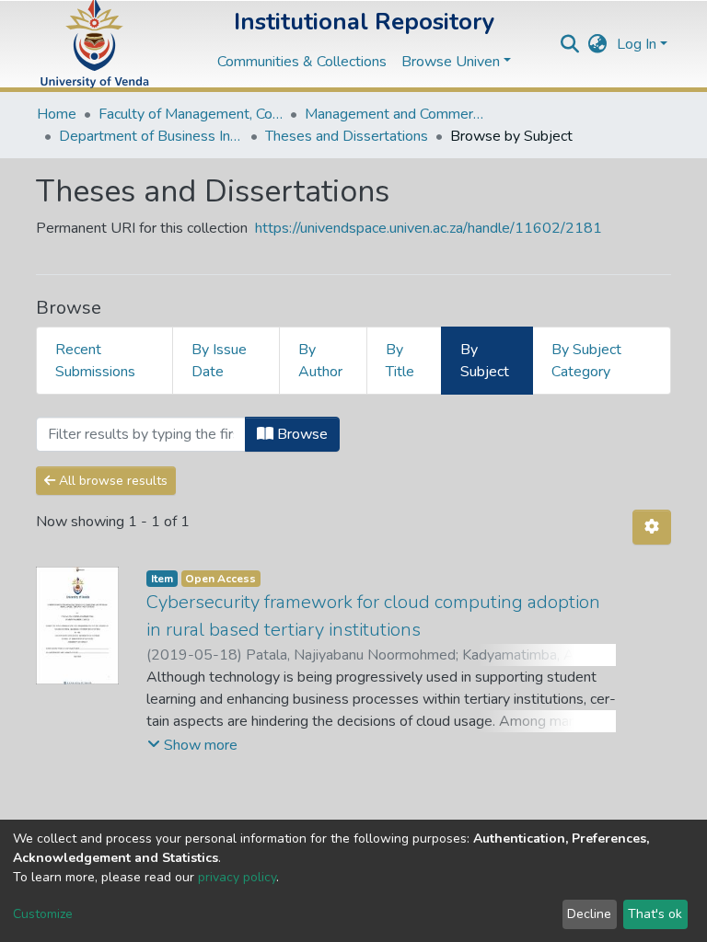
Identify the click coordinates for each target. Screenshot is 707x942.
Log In (636, 44)
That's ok (655, 914)
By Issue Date (219, 360)
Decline (589, 914)
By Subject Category (586, 360)
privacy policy (237, 877)
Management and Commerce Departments (397, 114)
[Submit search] (570, 44)
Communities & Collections (302, 62)
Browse (300, 434)
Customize (43, 914)
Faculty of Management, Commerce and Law (191, 114)
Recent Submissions (95, 360)
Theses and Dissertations (346, 136)
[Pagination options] (651, 527)
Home (56, 114)
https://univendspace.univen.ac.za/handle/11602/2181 (428, 228)
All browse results (111, 480)
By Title (400, 360)
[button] (598, 44)
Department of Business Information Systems (151, 136)
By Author (320, 360)
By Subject (484, 360)
